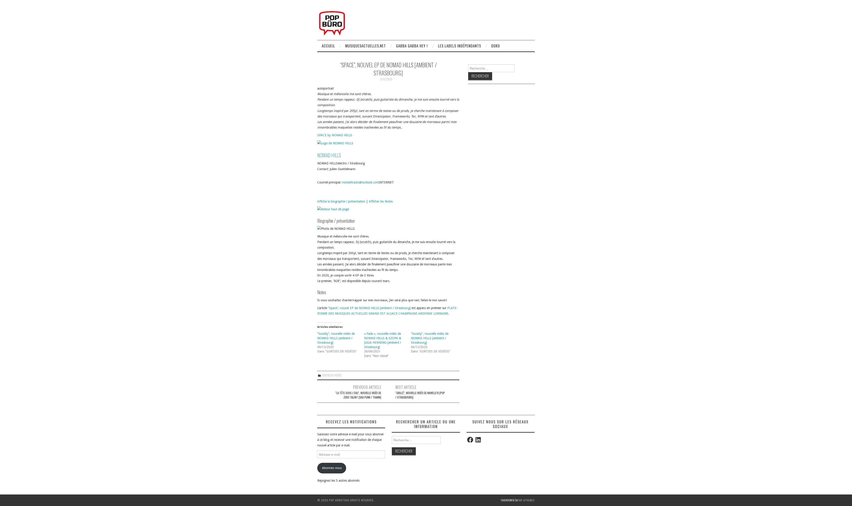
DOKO (495, 46)
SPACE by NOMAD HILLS (334, 135)
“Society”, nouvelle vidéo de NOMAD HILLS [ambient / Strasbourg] (336, 338)
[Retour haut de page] (333, 209)
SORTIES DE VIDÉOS (331, 375)
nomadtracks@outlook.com (360, 182)
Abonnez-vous (332, 468)
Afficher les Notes (381, 201)
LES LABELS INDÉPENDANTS (459, 46)
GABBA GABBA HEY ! (412, 46)
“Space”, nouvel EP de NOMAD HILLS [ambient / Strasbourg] (369, 308)
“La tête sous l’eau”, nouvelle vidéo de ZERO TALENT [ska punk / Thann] (358, 395)
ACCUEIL (328, 46)
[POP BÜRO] (332, 22)
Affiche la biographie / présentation (341, 201)
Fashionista (509, 500)
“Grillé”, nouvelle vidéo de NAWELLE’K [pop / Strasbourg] (420, 395)
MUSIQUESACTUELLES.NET (365, 46)
